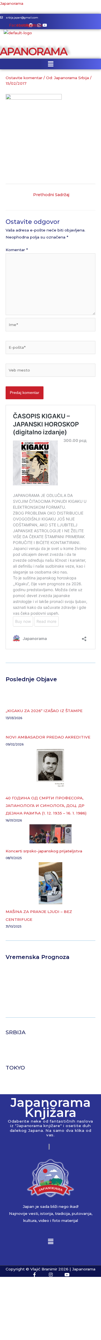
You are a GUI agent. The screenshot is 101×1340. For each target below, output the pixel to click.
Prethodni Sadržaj (51, 194)
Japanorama (11, 3)
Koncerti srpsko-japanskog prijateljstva (44, 851)
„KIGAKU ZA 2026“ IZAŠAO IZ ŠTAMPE (44, 710)
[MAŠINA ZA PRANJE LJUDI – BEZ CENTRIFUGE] (50, 883)
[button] (50, 64)
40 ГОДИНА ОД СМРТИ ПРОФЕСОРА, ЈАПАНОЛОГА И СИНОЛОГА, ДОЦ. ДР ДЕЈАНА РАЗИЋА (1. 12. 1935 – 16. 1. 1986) (46, 806)
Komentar (17, 249)
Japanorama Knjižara (50, 1107)
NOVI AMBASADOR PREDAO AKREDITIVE (48, 737)
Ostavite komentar (24, 77)
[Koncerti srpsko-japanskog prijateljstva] (50, 833)
